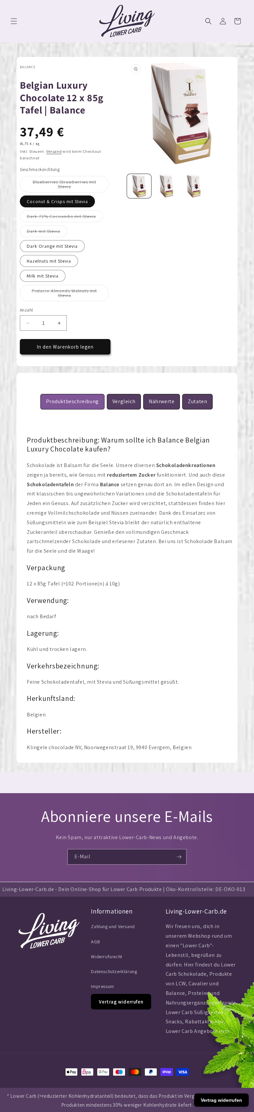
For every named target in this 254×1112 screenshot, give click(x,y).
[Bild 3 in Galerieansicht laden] (166, 186)
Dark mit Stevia (47, 232)
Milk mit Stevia (43, 276)
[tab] (72, 402)
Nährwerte (161, 401)
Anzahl (26, 310)
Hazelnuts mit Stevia (49, 261)
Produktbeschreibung (72, 401)
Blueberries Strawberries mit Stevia (65, 185)
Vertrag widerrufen (121, 1002)
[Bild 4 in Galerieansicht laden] (194, 186)
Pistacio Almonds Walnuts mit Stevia (64, 294)
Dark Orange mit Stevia (52, 246)
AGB (95, 942)
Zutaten (197, 401)
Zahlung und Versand (113, 926)
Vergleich (123, 401)
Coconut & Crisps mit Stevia (57, 201)
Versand (54, 151)
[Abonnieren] (179, 857)
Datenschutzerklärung (114, 971)
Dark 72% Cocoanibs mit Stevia (65, 217)
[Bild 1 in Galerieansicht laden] (139, 186)
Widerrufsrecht (106, 957)
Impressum (102, 986)
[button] (14, 21)
